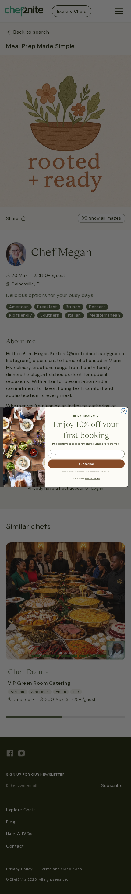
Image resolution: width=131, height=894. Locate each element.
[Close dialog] (123, 411)
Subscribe (86, 464)
